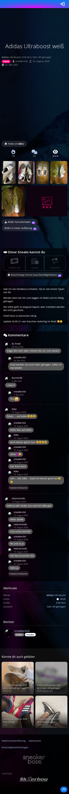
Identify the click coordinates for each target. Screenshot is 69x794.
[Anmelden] (62, 4)
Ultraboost (56, 595)
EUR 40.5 (61, 602)
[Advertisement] (34, 103)
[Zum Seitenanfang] (63, 789)
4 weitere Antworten (18, 573)
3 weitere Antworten (18, 487)
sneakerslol (21, 61)
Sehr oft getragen (56, 606)
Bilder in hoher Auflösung (18, 228)
